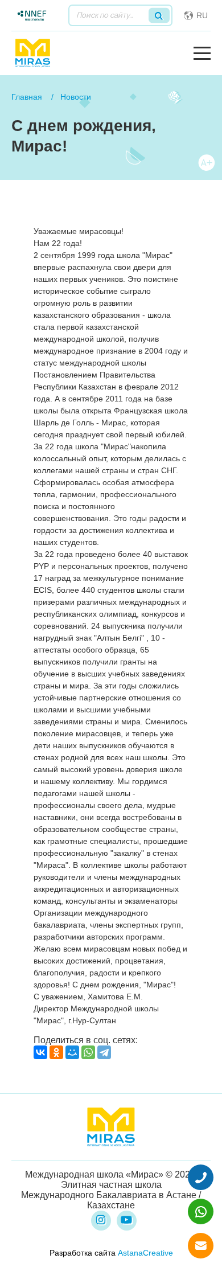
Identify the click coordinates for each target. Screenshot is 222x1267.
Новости (75, 96)
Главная (26, 96)
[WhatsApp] (88, 1052)
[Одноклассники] (56, 1052)
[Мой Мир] (72, 1052)
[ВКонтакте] (40, 1052)
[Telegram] (104, 1052)
